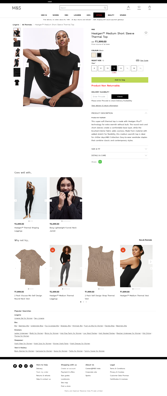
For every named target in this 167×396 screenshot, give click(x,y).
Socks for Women (60, 351)
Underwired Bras (37, 326)
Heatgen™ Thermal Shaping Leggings (26, 229)
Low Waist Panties (90, 333)
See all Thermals (145, 240)
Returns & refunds (43, 376)
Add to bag (120, 80)
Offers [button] (99, 15)
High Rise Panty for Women (71, 333)
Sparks (88, 376)
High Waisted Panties (107, 333)
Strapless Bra (66, 326)
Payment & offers (68, 372)
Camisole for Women (44, 351)
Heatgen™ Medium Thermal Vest (134, 295)
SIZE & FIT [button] (95, 149)
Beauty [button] (111, 15)
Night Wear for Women (23, 343)
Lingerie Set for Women (23, 318)
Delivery (39, 368)
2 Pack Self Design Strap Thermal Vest (100, 297)
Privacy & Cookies (117, 372)
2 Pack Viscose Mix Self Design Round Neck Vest (28, 297)
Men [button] (66, 15)
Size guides (65, 376)
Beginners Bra (121, 326)
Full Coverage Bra (52, 326)
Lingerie (16, 25)
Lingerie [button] (77, 15)
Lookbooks (65, 379)
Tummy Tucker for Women (94, 351)
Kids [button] (88, 15)
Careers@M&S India (93, 368)
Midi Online (146, 333)
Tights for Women (76, 351)
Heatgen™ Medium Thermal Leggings (62, 297)
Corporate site (91, 372)
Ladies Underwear (21, 333)
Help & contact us (43, 379)
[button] (80, 65)
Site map (64, 383)
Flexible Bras (110, 326)
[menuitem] (44, 15)
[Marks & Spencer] (16, 10)
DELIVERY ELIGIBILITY (100, 92)
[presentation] (15, 200)
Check (120, 96)
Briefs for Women (36, 333)
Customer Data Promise (119, 376)
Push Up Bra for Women (93, 326)
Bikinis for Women (52, 333)
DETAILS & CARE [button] (98, 155)
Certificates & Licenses (119, 379)
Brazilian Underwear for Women (129, 333)
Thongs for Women (21, 336)
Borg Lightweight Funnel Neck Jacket (63, 229)
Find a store (65, 386)
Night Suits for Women (42, 343)
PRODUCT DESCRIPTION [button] (102, 113)
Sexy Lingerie (39, 318)
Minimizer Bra (77, 326)
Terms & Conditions (117, 368)
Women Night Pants (60, 343)
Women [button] (56, 15)
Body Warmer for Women (24, 351)
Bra (15, 326)
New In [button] (44, 15)
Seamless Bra (24, 326)
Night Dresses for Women (80, 343)
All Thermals (27, 25)
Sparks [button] (123, 15)
